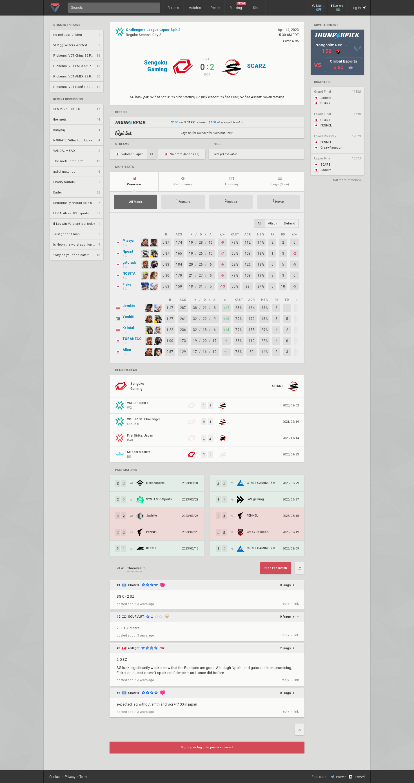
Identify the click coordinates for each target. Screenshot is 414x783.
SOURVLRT (136, 617)
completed (322, 82)
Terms (83, 776)
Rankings (237, 6)
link (296, 603)
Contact (55, 776)
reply (285, 603)
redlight (133, 648)
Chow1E (134, 585)
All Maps (135, 202)
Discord (359, 777)
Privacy (70, 776)
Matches (194, 8)
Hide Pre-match (275, 568)
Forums (173, 8)
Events (215, 8)
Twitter (340, 777)
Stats (257, 8)
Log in (357, 8)
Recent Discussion (68, 99)
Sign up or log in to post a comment (207, 747)
